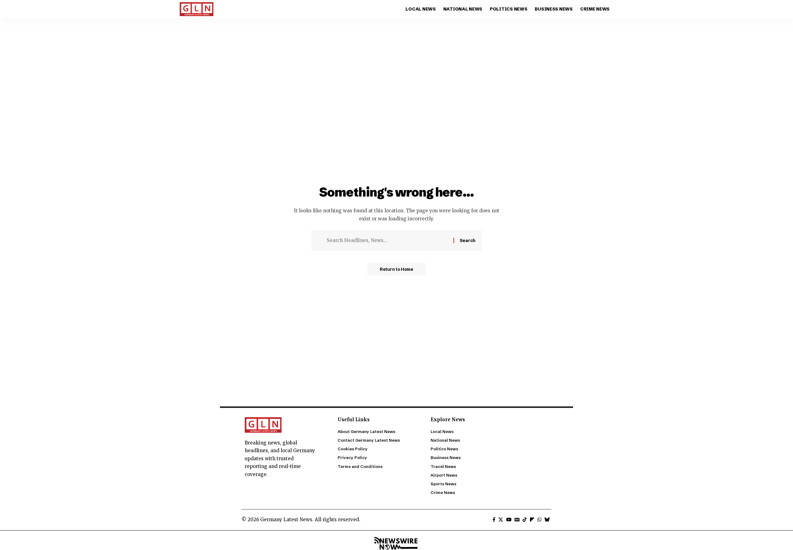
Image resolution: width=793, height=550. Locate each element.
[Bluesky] (547, 520)
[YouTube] (509, 520)
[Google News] (517, 520)
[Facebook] (494, 520)
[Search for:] (387, 240)
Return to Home (396, 269)
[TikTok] (524, 520)
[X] (501, 520)
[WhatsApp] (539, 520)
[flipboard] (532, 520)
